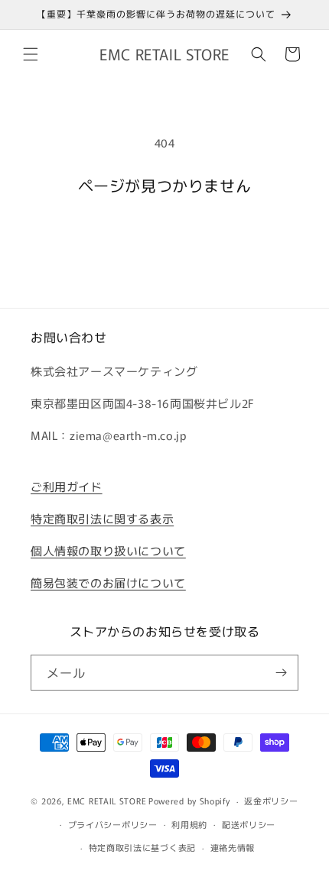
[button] (30, 54)
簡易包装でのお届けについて (108, 582)
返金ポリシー (271, 800)
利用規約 (189, 824)
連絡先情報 (233, 847)
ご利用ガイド (67, 486)
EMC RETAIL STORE (106, 800)
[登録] (281, 673)
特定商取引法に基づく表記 (142, 847)
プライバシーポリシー (113, 824)
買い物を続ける (164, 236)
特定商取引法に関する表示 (102, 518)
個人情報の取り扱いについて (108, 550)
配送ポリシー (248, 824)
